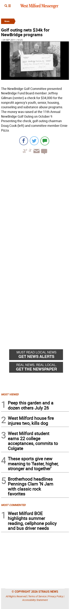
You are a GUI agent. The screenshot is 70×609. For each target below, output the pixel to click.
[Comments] (44, 140)
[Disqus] (35, 203)
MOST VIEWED (10, 394)
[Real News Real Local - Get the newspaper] (39, 368)
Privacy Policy (55, 596)
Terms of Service (37, 596)
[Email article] (36, 154)
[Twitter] (34, 140)
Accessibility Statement (35, 600)
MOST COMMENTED (13, 505)
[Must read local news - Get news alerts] (39, 355)
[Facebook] (23, 140)
